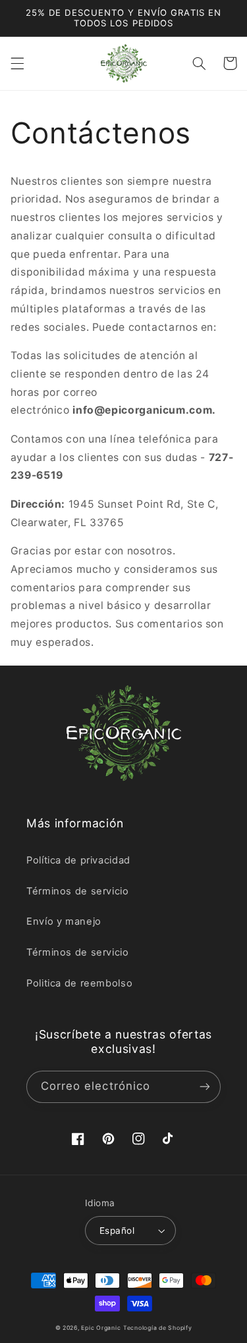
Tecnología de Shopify (157, 1328)
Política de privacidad (78, 860)
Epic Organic (101, 1328)
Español (116, 1230)
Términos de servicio (77, 891)
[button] (17, 63)
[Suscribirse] (205, 1087)
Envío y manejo (63, 921)
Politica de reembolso (79, 983)
